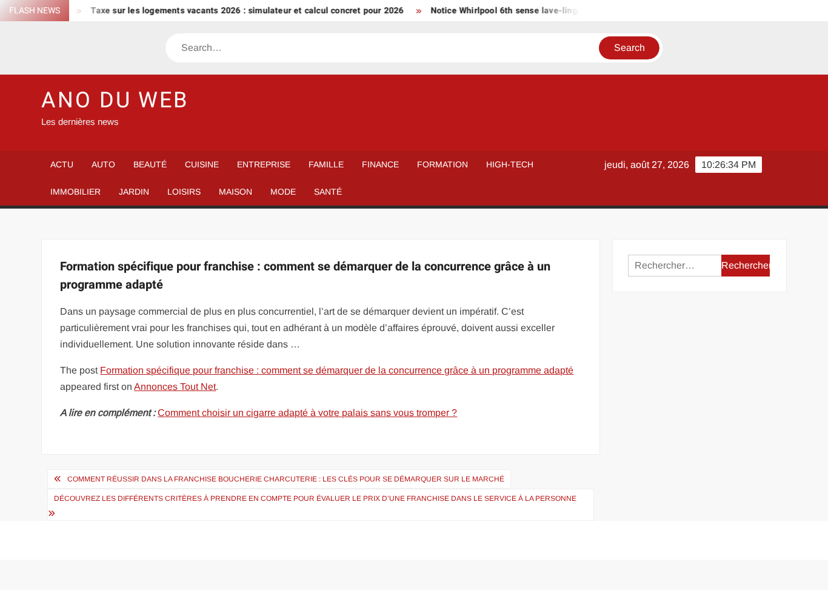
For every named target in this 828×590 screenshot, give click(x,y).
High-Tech (509, 164)
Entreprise (263, 164)
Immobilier (75, 191)
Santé (328, 191)
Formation (442, 164)
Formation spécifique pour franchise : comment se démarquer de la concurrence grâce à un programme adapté (336, 370)
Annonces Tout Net (175, 386)
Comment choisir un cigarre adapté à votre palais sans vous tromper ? (307, 412)
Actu (61, 164)
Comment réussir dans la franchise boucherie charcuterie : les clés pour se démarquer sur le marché (285, 479)
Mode (283, 191)
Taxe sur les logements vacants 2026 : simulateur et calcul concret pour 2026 (238, 10)
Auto (103, 164)
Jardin (134, 191)
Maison (235, 191)
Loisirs (184, 191)
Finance (380, 164)
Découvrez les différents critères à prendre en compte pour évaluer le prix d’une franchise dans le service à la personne (315, 498)
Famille (326, 164)
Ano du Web (115, 100)
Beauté (150, 164)
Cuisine (202, 164)
